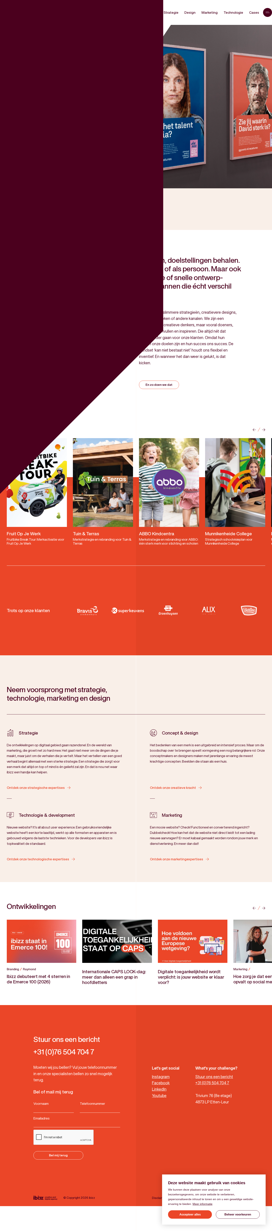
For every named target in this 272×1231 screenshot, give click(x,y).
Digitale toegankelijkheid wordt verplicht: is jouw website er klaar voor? (191, 977)
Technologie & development (47, 815)
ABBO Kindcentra (156, 533)
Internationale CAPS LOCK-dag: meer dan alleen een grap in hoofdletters (114, 977)
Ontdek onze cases (38, 94)
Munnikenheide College (228, 533)
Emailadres (41, 1118)
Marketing (172, 815)
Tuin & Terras (86, 533)
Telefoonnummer (92, 1103)
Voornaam (41, 1103)
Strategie (28, 733)
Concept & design (180, 733)
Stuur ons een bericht (214, 1077)
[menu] (267, 12)
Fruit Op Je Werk (24, 533)
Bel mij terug (58, 1155)
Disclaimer (159, 1197)
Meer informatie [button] (202, 1204)
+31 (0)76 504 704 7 (212, 1083)
